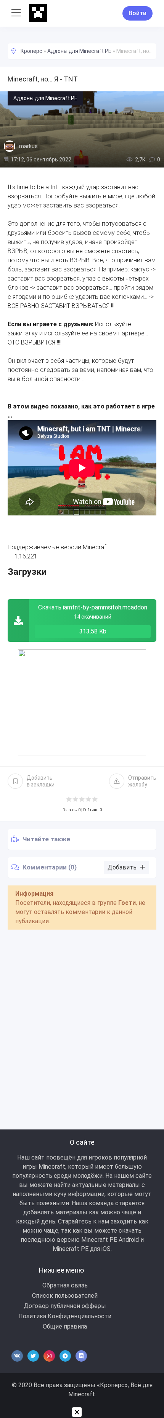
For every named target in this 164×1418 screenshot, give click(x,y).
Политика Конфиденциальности (64, 1316)
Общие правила (65, 1326)
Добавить (41, 781)
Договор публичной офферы (65, 1306)
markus (28, 146)
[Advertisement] (82, 1021)
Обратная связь (65, 1285)
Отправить (142, 781)
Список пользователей (65, 1295)
